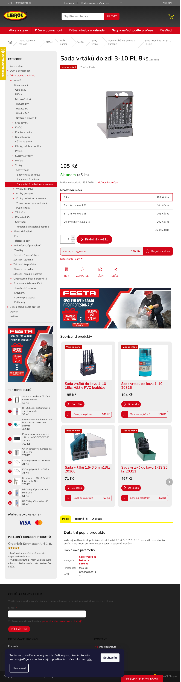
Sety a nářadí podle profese (25, 307)
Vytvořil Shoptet (168, 676)
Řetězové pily (22, 240)
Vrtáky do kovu (24, 193)
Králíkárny (19, 292)
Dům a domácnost (20, 70)
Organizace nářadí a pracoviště (30, 278)
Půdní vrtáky (23, 208)
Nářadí (17, 80)
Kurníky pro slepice (24, 297)
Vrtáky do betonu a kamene (31, 198)
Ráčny (18, 94)
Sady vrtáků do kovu (28, 179)
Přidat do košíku (97, 239)
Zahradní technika (23, 259)
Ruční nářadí (21, 85)
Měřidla (19, 160)
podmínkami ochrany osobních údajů (62, 621)
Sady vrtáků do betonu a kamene (35, 184)
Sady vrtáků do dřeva (28, 174)
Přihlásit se (19, 629)
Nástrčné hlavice (24, 99)
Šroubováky (21, 122)
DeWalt (14, 311)
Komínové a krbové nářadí (27, 283)
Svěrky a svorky (24, 156)
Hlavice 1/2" (22, 108)
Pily (16, 236)
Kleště (18, 127)
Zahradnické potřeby (24, 264)
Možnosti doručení (108, 182)
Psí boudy (19, 302)
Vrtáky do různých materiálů (31, 203)
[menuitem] (18, 30)
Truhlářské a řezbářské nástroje (32, 226)
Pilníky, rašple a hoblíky (28, 146)
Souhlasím (110, 658)
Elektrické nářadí (23, 231)
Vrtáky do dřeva (24, 189)
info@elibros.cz (107, 647)
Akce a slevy (17, 66)
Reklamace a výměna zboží (95, 3)
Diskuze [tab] (97, 519)
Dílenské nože (22, 137)
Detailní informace (70, 259)
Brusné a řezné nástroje (26, 255)
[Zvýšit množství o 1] (73, 237)
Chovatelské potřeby (24, 288)
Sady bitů (20, 222)
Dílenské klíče (22, 217)
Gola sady (20, 89)
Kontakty (69, 3)
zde (89, 659)
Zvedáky (18, 250)
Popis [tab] (65, 519)
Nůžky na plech (23, 141)
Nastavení (19, 668)
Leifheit (14, 316)
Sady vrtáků (22, 170)
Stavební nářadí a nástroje (27, 274)
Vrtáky (18, 165)
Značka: (87, 67)
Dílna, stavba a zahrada (22, 75)
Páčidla (19, 151)
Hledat (112, 16)
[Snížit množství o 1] (73, 241)
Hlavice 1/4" (22, 104)
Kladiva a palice (23, 132)
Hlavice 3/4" (22, 113)
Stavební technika (23, 269)
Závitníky (20, 212)
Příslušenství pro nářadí (27, 245)
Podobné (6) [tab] (80, 519)
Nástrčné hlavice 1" (26, 118)
